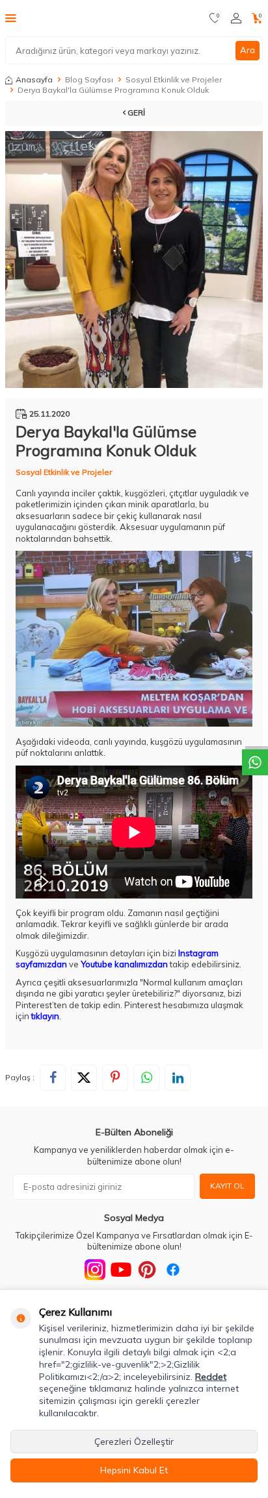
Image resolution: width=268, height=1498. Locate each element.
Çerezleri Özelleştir (134, 1441)
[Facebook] (173, 1269)
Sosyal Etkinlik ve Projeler (174, 79)
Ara (247, 50)
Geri (135, 112)
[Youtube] (121, 1269)
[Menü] (10, 17)
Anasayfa (34, 79)
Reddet (210, 1377)
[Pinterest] (147, 1269)
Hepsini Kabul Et (134, 1470)
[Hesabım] (236, 18)
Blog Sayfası (89, 79)
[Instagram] (95, 1269)
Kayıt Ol (227, 1185)
